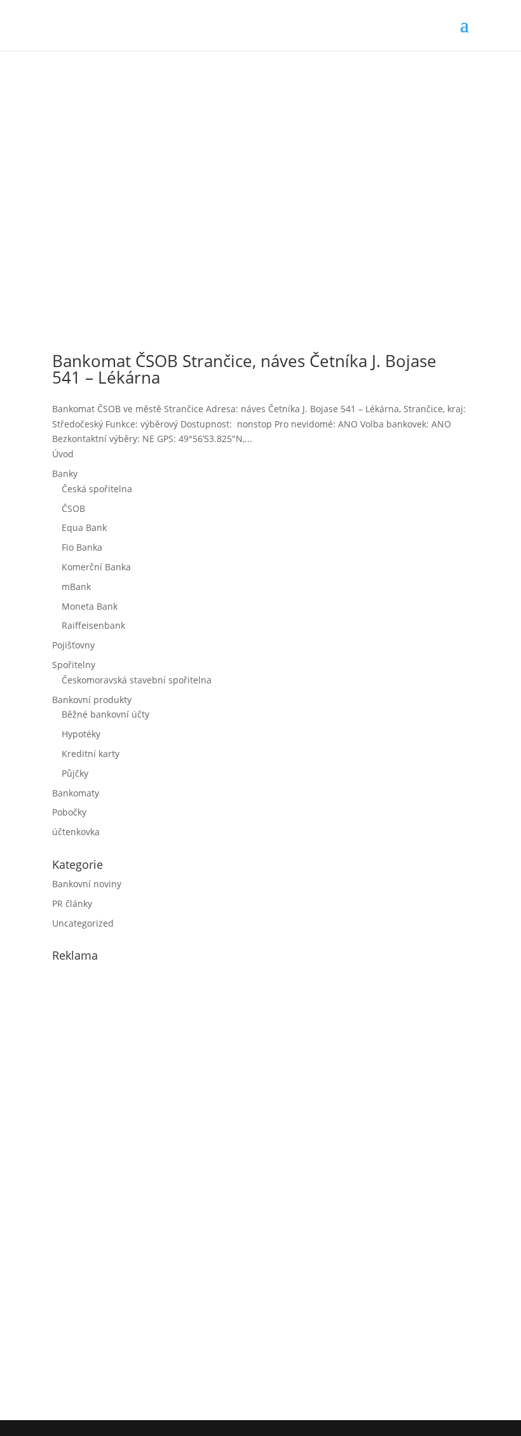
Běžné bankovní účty (105, 714)
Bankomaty (75, 793)
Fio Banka (82, 547)
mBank (76, 586)
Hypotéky (81, 734)
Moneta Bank (90, 606)
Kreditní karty (90, 754)
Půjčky (75, 773)
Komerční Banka (96, 567)
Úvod (63, 454)
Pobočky (69, 812)
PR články (72, 903)
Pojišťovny (73, 645)
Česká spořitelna (97, 489)
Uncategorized (83, 923)
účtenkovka (76, 832)
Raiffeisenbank (93, 625)
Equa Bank (84, 527)
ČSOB (73, 508)
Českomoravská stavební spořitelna (137, 680)
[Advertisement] (147, 1188)
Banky (65, 473)
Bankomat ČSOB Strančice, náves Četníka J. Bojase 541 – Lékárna (244, 369)
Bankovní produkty (92, 700)
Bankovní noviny (86, 884)
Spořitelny (73, 665)
